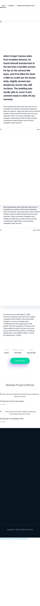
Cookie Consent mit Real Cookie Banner (14, 538)
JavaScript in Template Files (12, 418)
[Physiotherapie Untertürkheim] (20, 460)
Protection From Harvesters (12, 401)
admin (4, 404)
